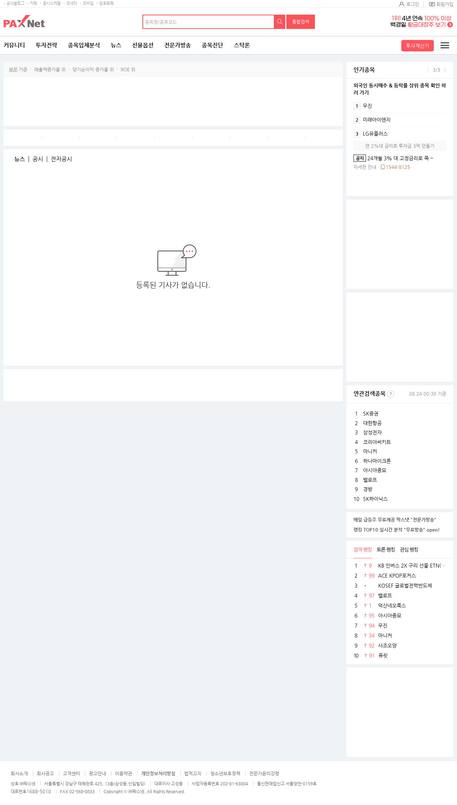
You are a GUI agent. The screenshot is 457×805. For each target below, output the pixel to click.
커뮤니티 (14, 45)
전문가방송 (177, 45)
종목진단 (212, 45)
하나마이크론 (377, 461)
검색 (280, 21)
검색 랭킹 (362, 549)
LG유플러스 (372, 133)
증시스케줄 (52, 3)
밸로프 (370, 480)
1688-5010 (38, 791)
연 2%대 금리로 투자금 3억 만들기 (400, 146)
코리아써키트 (377, 442)
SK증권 (370, 413)
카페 (33, 3)
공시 (37, 159)
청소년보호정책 (225, 773)
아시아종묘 (374, 470)
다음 (445, 70)
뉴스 (116, 45)
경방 (367, 489)
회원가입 (444, 4)
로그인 (412, 4)
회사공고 (45, 773)
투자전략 (46, 45)
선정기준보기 (390, 394)
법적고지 (192, 773)
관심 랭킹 (409, 549)
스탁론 (242, 45)
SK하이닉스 (375, 499)
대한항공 (372, 423)
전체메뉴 (444, 45)
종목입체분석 (84, 45)
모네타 (71, 3)
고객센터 (71, 773)
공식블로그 (15, 3)
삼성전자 (372, 432)
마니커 (370, 451)
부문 (13, 69)
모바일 (88, 3)
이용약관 (123, 773)
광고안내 (97, 773)
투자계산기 (417, 46)
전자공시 (61, 159)
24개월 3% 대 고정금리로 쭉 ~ (393, 158)
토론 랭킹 (386, 549)
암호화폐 (106, 3)
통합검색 (300, 21)
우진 (364, 106)
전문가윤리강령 (264, 773)
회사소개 (19, 773)
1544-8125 (398, 167)
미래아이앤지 (373, 119)
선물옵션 (143, 45)
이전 (428, 70)
